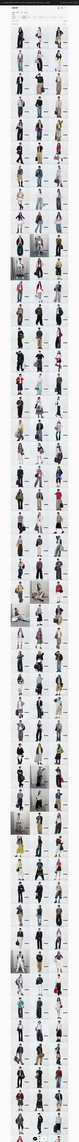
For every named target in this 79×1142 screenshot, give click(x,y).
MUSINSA (6, 2)
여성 (44, 1138)
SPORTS (17, 2)
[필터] (13, 17)
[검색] (62, 8)
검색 (61, 2)
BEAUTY (12, 2)
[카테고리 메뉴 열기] (1, 2)
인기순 (64, 24)
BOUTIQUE (29, 2)
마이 (67, 2)
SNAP (48, 2)
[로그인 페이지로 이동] (75, 2)
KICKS (34, 2)
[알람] (58, 8)
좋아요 (64, 2)
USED (41, 2)
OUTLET (22, 2)
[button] (17, 17)
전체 (35, 1138)
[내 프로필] (65, 8)
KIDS (38, 2)
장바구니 (71, 2)
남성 (39, 1138)
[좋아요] (28, 48)
